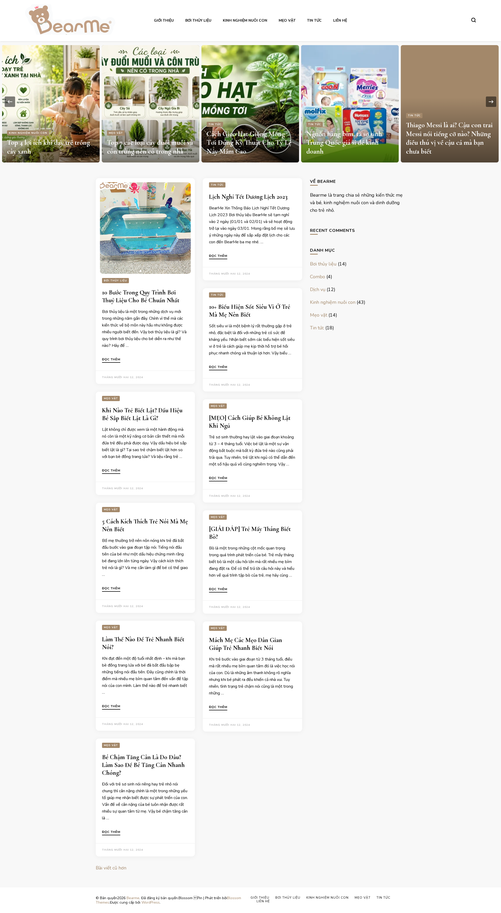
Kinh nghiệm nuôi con (245, 20)
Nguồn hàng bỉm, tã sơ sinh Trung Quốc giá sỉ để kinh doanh (344, 143)
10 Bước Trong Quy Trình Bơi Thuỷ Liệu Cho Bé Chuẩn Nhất (141, 296)
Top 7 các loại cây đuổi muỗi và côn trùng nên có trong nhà (150, 147)
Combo (317, 277)
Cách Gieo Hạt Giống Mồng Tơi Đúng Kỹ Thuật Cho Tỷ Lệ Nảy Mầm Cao (249, 143)
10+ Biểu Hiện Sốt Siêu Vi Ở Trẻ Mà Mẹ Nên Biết (249, 310)
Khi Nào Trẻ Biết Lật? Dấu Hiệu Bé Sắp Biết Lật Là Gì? (142, 414)
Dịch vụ (317, 289)
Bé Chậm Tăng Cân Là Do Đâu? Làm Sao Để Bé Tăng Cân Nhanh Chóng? (143, 765)
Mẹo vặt (287, 20)
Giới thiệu (164, 20)
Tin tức (314, 20)
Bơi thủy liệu (198, 20)
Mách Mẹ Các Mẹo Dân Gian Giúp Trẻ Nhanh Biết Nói (245, 644)
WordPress (150, 902)
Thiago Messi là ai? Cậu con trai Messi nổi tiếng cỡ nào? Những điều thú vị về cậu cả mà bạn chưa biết (449, 138)
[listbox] (250, 101)
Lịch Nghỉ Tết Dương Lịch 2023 (248, 197)
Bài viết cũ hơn (111, 868)
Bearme (133, 898)
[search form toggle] (473, 20)
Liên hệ (340, 20)
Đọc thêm (111, 359)
